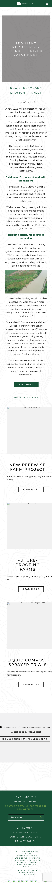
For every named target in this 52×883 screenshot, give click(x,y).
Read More (31, 489)
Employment (25, 828)
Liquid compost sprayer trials (27, 662)
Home (17, 797)
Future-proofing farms (28, 565)
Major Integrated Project (36, 727)
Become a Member (25, 832)
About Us (31, 797)
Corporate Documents (25, 837)
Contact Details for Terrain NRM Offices (25, 807)
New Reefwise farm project (27, 467)
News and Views (25, 802)
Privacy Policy (25, 841)
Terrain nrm (9, 727)
